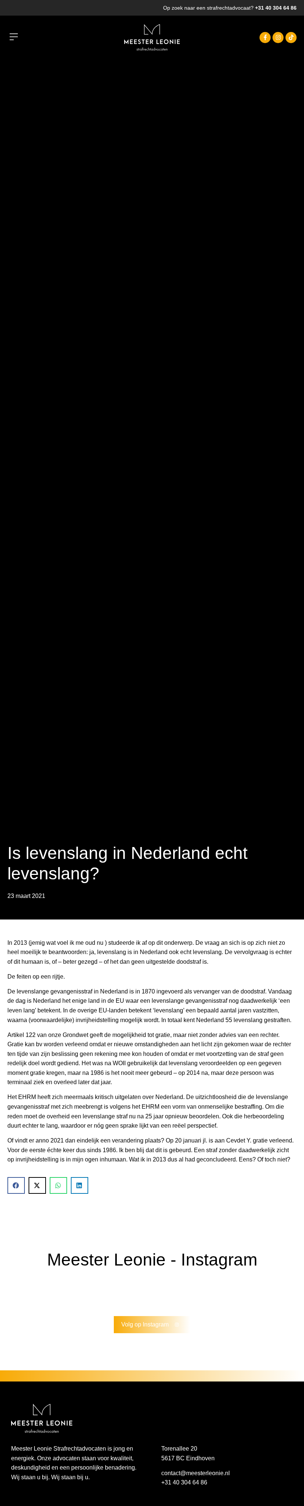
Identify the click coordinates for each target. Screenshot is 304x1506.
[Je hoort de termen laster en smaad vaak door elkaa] (170, 1291)
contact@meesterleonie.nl (195, 1473)
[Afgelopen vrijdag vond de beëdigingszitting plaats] (23, 1291)
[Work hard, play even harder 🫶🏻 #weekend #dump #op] (97, 1291)
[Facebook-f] (265, 37)
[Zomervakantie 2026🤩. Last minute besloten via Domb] (60, 1291)
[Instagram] (278, 37)
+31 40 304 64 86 (276, 8)
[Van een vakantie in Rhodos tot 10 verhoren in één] (243, 1291)
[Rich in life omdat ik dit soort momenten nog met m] (133, 1291)
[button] (13, 37)
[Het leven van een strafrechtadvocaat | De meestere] (280, 1291)
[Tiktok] (291, 37)
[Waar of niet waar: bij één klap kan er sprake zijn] (207, 1291)
